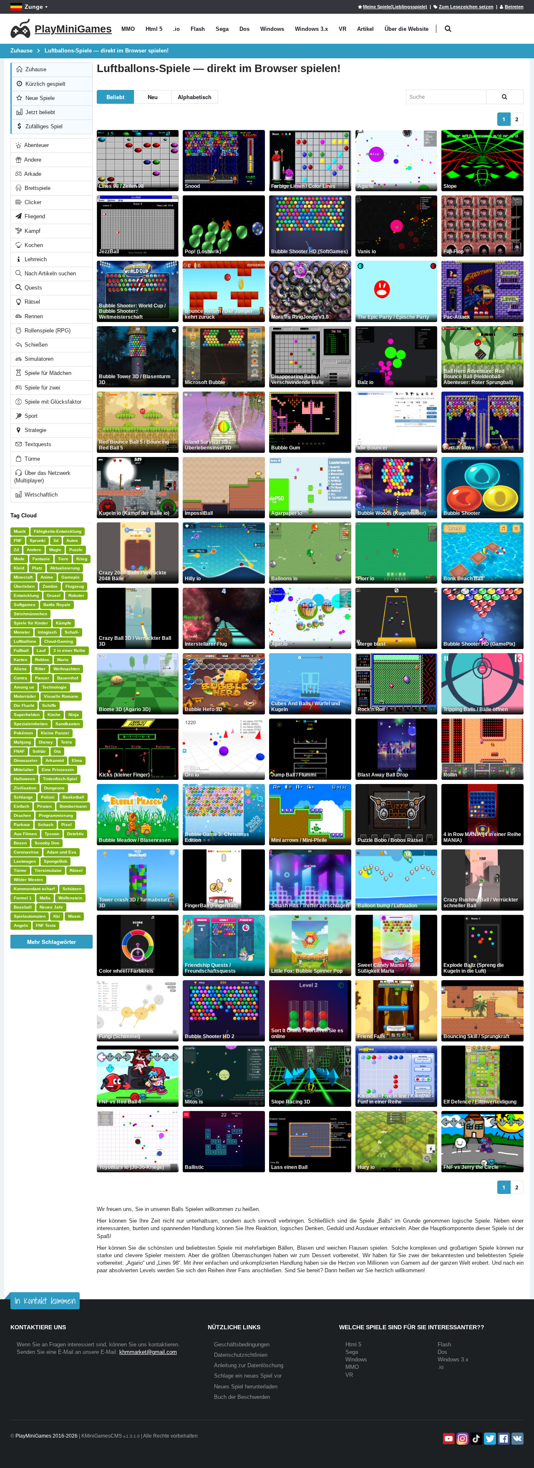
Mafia (45, 898)
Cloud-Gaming (58, 641)
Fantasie (41, 559)
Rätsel (31, 302)
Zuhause (35, 69)
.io (176, 29)
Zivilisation (25, 788)
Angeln (21, 925)
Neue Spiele (39, 98)
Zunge (34, 6)
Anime (46, 577)
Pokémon (23, 733)
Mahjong (22, 742)
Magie (55, 549)
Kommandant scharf (34, 888)
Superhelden (27, 714)
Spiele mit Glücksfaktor (52, 402)
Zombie (50, 586)
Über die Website (406, 29)
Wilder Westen (28, 879)
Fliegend (34, 216)
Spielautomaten (29, 916)
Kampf (31, 231)
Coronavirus (26, 852)
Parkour (22, 824)
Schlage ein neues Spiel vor (248, 1376)
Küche (54, 714)
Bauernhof (67, 678)
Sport (30, 416)
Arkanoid (54, 760)
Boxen (20, 843)
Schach (45, 824)
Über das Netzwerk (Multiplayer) (42, 477)
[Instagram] (462, 1439)
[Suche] (505, 97)
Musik (20, 531)
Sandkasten (67, 724)
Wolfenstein (70, 898)
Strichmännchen (30, 614)
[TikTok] (475, 1439)
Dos (244, 29)
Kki (56, 916)
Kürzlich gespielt (44, 84)
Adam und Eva (61, 852)
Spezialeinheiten (31, 724)
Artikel (365, 29)
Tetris (66, 742)
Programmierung (56, 815)
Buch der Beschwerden (242, 1397)
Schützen (72, 888)
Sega (222, 29)
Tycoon (52, 833)
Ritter (40, 669)
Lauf (41, 650)
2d (16, 549)
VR (342, 29)
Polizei (48, 797)
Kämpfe (63, 623)
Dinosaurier (26, 760)
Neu (153, 97)
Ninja (73, 714)
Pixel (66, 824)
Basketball (73, 797)
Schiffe (49, 705)
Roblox (42, 659)
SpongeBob (55, 861)
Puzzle (76, 549)
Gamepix (70, 577)
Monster (22, 632)
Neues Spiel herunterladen (245, 1386)
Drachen (22, 815)
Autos (72, 540)
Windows (272, 29)
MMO (128, 29)
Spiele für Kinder (31, 623)
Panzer (42, 678)
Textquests (37, 444)
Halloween (24, 778)
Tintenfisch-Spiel (60, 778)
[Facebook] (503, 1439)
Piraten (44, 806)
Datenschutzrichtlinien (240, 1355)
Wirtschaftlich (40, 495)
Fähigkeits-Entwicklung (57, 531)
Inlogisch (47, 632)
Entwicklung (26, 595)
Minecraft (23, 577)
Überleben (24, 586)
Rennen (33, 316)
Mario (62, 659)
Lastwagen (25, 861)
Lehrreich (35, 259)
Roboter (76, 595)
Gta (57, 751)
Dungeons (54, 788)
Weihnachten (66, 669)
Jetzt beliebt (39, 112)
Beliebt (115, 97)
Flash (198, 29)
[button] (448, 29)
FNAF (19, 751)
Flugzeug (74, 586)
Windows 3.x (311, 29)
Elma (77, 760)
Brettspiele (36, 188)
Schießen (35, 345)
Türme (31, 459)
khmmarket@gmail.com (148, 1352)
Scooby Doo (47, 843)
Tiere (63, 559)
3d (55, 540)
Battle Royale (57, 604)
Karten (20, 659)
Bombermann (73, 806)
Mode (19, 559)
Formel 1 (23, 898)
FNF (18, 540)
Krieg (81, 559)
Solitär (39, 751)
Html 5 (154, 29)
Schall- (72, 632)
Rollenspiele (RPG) (47, 330)
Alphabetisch (195, 97)
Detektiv (75, 833)
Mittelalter (24, 769)
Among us (24, 687)
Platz (37, 568)
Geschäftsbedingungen (242, 1344)
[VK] (517, 1439)
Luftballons (25, 641)
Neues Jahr (51, 907)
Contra (20, 678)
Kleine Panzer (55, 733)
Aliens (20, 669)
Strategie (34, 430)
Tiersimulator (48, 870)
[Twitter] (489, 1439)
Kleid (19, 568)
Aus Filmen (25, 833)
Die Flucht (24, 705)
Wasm (74, 916)
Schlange (23, 797)
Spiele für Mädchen (47, 373)
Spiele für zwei (41, 387)
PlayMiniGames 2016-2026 (46, 1436)
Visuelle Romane (61, 696)
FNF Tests (46, 925)
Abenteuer (36, 145)
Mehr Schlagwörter (51, 942)
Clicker (32, 202)
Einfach (21, 806)
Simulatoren (38, 359)
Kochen (33, 245)
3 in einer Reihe (69, 650)
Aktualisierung (65, 568)
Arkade (32, 174)
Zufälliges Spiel (43, 126)
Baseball (23, 907)
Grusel (53, 595)
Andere (32, 160)
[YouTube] (448, 1439)
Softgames (24, 604)
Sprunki (37, 540)
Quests (32, 288)
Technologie (54, 687)
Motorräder (25, 696)
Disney (46, 742)
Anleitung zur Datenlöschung (248, 1365)
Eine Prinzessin (58, 769)
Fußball (21, 650)
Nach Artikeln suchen (49, 273)
